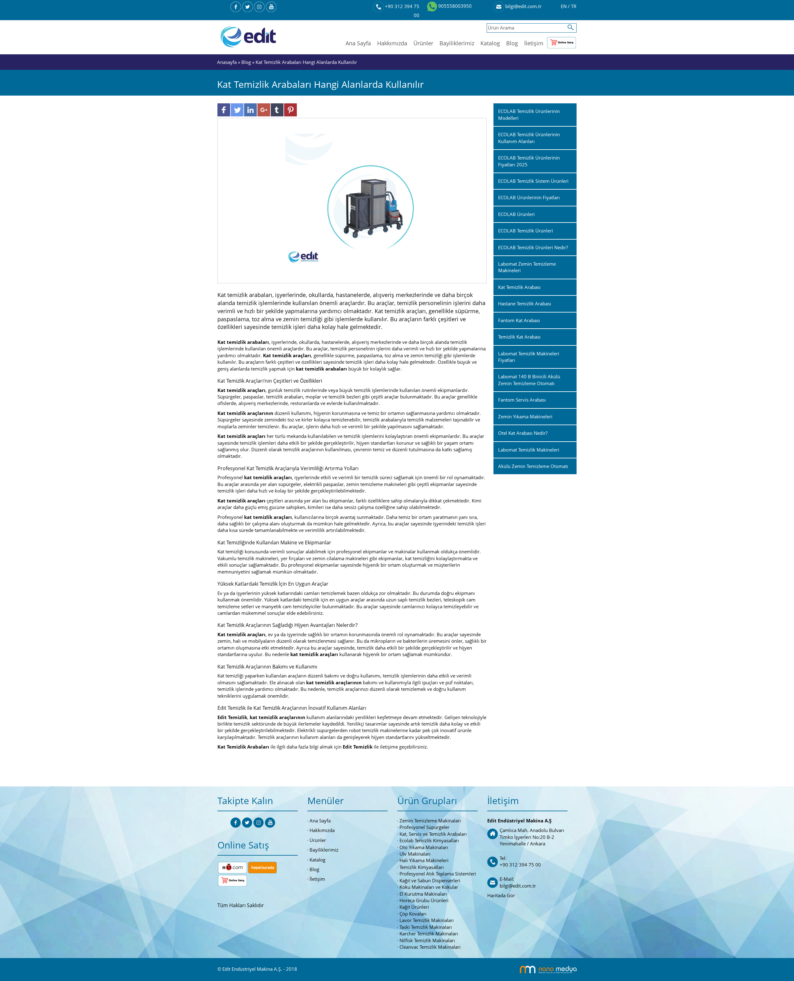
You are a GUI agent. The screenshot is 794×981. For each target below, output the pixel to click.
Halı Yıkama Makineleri (423, 860)
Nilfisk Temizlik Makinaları (427, 940)
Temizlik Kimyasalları (421, 867)
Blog (512, 43)
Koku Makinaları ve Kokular (428, 887)
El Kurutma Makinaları (423, 894)
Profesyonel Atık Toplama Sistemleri (437, 874)
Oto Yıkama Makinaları (423, 847)
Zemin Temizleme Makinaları (430, 820)
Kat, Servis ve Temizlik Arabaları (433, 834)
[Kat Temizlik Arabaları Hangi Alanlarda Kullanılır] (352, 200)
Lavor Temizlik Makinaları (426, 920)
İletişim (533, 43)
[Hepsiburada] (262, 867)
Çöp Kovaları (412, 914)
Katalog (490, 43)
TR (573, 6)
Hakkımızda (392, 43)
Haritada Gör (501, 895)
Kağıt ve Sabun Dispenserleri (429, 880)
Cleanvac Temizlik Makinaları (430, 947)
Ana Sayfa (358, 43)
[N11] (232, 867)
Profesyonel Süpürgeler (424, 827)
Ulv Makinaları (414, 854)
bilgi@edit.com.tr (523, 6)
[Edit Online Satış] (561, 41)
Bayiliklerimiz (456, 43)
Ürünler (423, 43)
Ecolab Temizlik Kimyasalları (429, 840)
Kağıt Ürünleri (414, 907)
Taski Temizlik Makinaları (425, 927)
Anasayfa (227, 62)
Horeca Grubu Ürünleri (423, 900)
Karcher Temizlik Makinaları (428, 933)
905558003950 (454, 6)
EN (564, 6)
